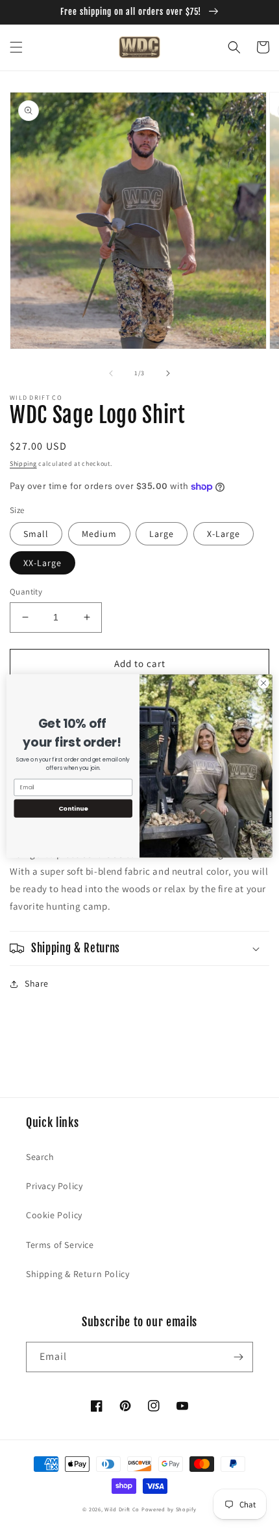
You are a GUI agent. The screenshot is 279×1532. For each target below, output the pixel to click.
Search (40, 1157)
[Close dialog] (263, 683)
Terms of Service (60, 1245)
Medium (99, 534)
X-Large (223, 534)
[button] (16, 47)
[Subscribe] (238, 1357)
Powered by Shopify (169, 1509)
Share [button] (37, 983)
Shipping (23, 463)
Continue (73, 808)
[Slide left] (111, 373)
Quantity (26, 591)
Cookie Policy (54, 1215)
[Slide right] (168, 373)
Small (36, 534)
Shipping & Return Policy (77, 1274)
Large (161, 534)
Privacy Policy (54, 1186)
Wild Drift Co (122, 1509)
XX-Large (42, 563)
